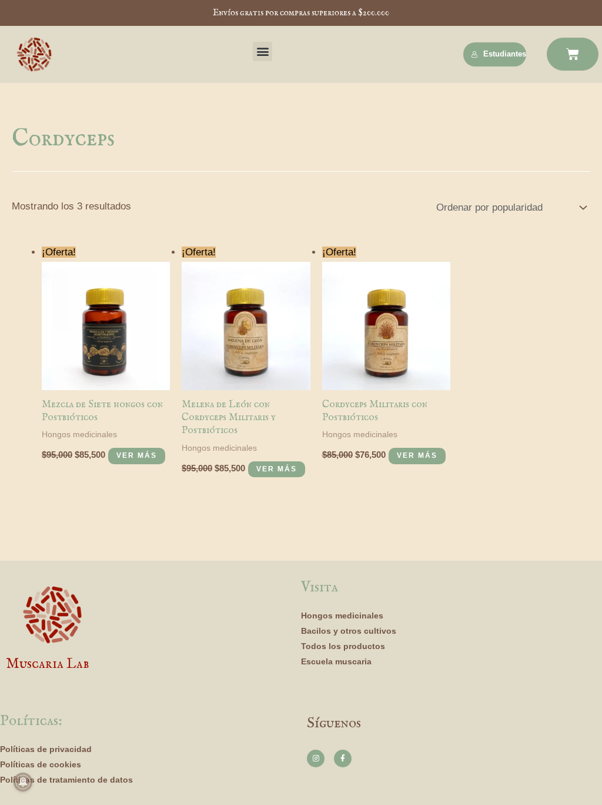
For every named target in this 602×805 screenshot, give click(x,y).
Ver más (136, 455)
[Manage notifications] (23, 782)
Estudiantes (504, 53)
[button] (262, 51)
